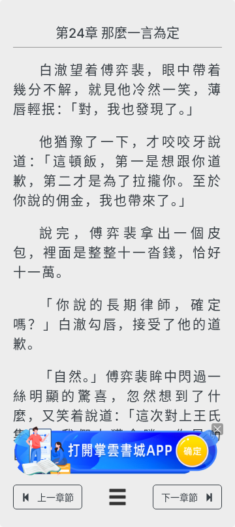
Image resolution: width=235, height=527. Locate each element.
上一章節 (55, 497)
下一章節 (179, 497)
